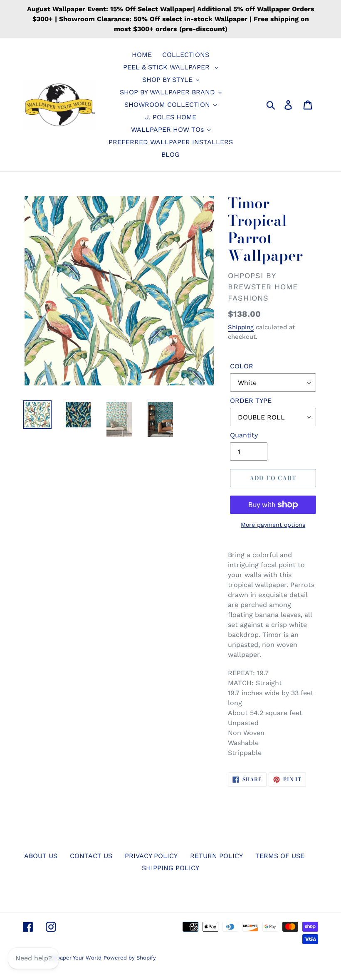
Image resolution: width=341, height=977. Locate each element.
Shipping (241, 327)
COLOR (241, 366)
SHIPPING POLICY (170, 868)
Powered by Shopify (130, 958)
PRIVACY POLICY (151, 856)
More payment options (273, 524)
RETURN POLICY (216, 856)
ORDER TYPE (251, 401)
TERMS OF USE (279, 856)
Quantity (244, 435)
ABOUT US (40, 856)
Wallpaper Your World (73, 958)
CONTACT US (91, 856)
